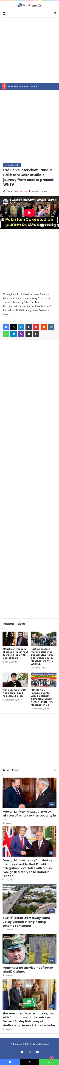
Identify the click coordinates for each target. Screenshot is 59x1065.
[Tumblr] (28, 327)
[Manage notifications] (51, 1058)
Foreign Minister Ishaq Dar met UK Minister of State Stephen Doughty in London (29, 815)
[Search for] (55, 13)
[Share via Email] (28, 334)
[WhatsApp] (6, 334)
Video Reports (12, 165)
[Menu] (4, 13)
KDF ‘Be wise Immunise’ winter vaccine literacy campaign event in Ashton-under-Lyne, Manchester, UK (42, 697)
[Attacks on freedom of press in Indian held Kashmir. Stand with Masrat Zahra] (15, 639)
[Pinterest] (36, 327)
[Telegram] (13, 334)
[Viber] (21, 334)
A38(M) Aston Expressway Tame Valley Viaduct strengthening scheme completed (26, 922)
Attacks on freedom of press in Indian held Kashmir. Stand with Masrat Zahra (15, 653)
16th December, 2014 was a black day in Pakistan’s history (14, 692)
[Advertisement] (29, 49)
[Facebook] (6, 327)
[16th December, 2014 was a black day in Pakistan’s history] (15, 680)
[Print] (36, 334)
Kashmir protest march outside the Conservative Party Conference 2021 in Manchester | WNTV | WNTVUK (42, 656)
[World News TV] (29, 5)
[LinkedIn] (21, 327)
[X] (13, 327)
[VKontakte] (51, 327)
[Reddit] (44, 327)
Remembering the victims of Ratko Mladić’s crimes (32, 86)
